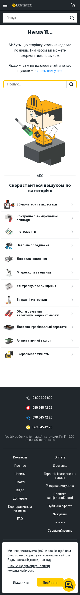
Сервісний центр (60, 530)
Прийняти (50, 582)
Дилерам (20, 498)
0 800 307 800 (42, 398)
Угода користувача (60, 485)
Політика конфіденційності (60, 496)
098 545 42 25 (42, 417)
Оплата (60, 457)
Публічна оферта (60, 506)
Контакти (20, 457)
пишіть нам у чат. (48, 71)
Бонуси (60, 522)
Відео (20, 490)
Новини (20, 474)
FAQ (20, 518)
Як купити (60, 514)
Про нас (20, 465)
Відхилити (21, 582)
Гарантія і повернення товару (60, 475)
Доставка (60, 465)
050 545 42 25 (42, 407)
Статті (20, 482)
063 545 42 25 (42, 427)
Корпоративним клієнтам (20, 508)
